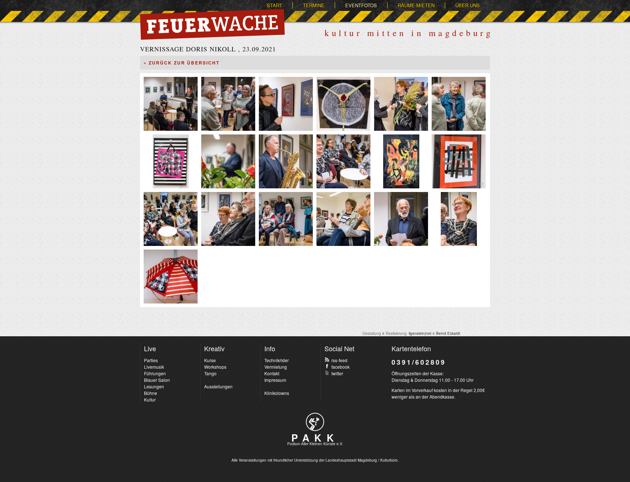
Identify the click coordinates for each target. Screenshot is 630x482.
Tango (210, 373)
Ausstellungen (218, 386)
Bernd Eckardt (448, 333)
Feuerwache (212, 24)
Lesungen (154, 386)
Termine (313, 5)
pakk (315, 422)
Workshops (215, 367)
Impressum (275, 380)
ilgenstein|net (420, 333)
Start (274, 5)
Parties (151, 360)
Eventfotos (361, 5)
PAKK (315, 437)
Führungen (155, 373)
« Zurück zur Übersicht (181, 62)
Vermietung (275, 367)
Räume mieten (416, 5)
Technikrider (276, 360)
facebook (340, 367)
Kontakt (271, 373)
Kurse (210, 360)
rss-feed (339, 360)
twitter (337, 373)
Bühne (150, 393)
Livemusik (154, 367)
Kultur (150, 399)
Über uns (467, 5)
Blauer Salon (157, 380)
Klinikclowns (276, 393)
